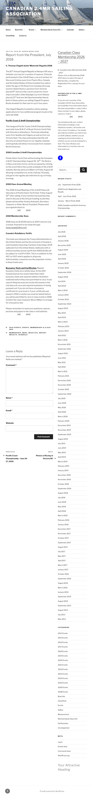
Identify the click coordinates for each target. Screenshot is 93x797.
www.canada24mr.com (16, 227)
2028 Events (63, 692)
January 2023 (63, 331)
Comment (11, 365)
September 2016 (64, 579)
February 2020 (63, 421)
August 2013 (63, 610)
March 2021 (62, 371)
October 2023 (63, 299)
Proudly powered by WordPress (52, 791)
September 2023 (64, 304)
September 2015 (64, 596)
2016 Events (63, 642)
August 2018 (63, 493)
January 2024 (63, 295)
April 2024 (62, 286)
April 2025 (62, 259)
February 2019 (63, 466)
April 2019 (62, 457)
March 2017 (62, 565)
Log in (60, 742)
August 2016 (63, 583)
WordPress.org (64, 755)
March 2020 (63, 416)
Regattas (33, 333)
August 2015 (63, 601)
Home (8, 30)
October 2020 (63, 389)
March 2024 (63, 290)
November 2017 (64, 533)
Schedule (23, 335)
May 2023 (62, 313)
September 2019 (64, 434)
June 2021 (62, 358)
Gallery (82, 30)
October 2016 (63, 574)
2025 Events (63, 683)
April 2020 (62, 412)
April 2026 (62, 236)
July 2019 (61, 443)
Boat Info (19, 30)
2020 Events (63, 660)
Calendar (70, 30)
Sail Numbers (63, 723)
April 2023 (62, 317)
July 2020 (62, 398)
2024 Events (63, 678)
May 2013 (62, 619)
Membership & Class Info (51, 30)
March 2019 (62, 461)
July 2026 (61, 232)
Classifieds (10, 36)
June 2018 (62, 502)
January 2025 (63, 263)
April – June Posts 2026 (67, 196)
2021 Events (63, 665)
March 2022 (62, 340)
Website (10, 423)
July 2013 (61, 615)
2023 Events (63, 674)
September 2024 (64, 272)
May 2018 (62, 507)
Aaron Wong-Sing (30, 51)
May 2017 (62, 556)
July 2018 (61, 497)
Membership (15, 333)
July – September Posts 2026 (69, 185)
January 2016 (63, 592)
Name (9, 398)
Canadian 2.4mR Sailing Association (39, 11)
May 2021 (62, 362)
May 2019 (62, 452)
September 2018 (64, 488)
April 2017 (62, 560)
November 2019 (64, 430)
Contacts (23, 36)
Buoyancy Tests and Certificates (21, 268)
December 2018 (64, 475)
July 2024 (61, 281)
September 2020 (64, 394)
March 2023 (63, 322)
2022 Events (63, 669)
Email (9, 410)
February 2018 (63, 520)
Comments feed (64, 751)
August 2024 (63, 277)
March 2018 (62, 515)
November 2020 (64, 385)
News (24, 333)
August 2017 (63, 547)
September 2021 (64, 349)
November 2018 (64, 479)
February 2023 (63, 326)
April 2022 (62, 335)
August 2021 (63, 353)
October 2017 (63, 538)
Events (31, 30)
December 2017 (64, 529)
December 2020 (64, 380)
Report (42, 333)
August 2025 (63, 250)
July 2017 (61, 551)
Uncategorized (63, 728)
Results (13, 335)
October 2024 (63, 268)
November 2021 (64, 344)
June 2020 (62, 403)
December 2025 (64, 245)
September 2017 (64, 543)
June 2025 (62, 254)
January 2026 (63, 241)
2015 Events (63, 638)
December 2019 (64, 425)
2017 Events (63, 647)
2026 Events (63, 687)
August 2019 (63, 439)
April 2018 (62, 511)
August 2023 (63, 308)
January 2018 (63, 524)
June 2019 (62, 448)
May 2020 (62, 407)
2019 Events (63, 656)
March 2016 (62, 588)
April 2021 (62, 367)
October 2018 (63, 484)
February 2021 (63, 376)
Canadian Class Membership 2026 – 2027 (71, 57)
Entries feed (62, 746)
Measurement (63, 714)
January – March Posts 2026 (69, 201)
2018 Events (15, 327)
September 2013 (64, 606)
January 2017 (63, 570)
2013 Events (63, 633)
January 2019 (63, 470)
